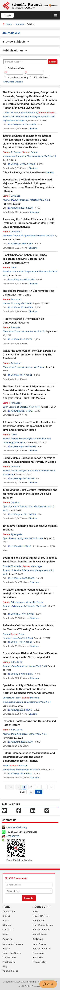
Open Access (39, 944)
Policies (37, 939)
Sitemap (6, 925)
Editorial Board (41, 77)
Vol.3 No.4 (27, 638)
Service (7, 939)
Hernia (50, 172)
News (5, 934)
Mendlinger (32, 566)
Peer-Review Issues (42, 925)
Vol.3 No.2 (34, 769)
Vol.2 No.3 (41, 666)
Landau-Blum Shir (28, 112)
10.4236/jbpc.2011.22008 (21, 614)
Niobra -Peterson (15, 765)
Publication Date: (16, 68)
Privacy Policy (39, 962)
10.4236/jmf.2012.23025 (20, 674)
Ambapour (12, 231)
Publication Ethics (41, 948)
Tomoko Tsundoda (12, 566)
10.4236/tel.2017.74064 (20, 375)
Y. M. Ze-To (12, 662)
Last (22, 792)
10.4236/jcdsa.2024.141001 (22, 124)
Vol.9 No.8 (37, 538)
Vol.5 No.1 (51, 235)
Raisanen (11, 327)
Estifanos (11, 196)
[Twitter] (4, 810)
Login (7, 15)
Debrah (30, 152)
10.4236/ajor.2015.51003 (20, 243)
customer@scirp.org (16, 827)
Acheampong (13, 602)
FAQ (4, 966)
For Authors (38, 920)
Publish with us (13, 50)
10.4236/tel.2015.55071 (20, 339)
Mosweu (30, 697)
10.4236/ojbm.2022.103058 (22, 514)
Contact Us (8, 929)
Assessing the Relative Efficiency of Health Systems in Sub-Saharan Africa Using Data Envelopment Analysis (29, 223)
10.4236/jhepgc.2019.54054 (22, 446)
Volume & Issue (10, 971)
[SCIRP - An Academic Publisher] (22, 5)
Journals (19, 24)
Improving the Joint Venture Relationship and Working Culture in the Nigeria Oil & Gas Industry (30, 494)
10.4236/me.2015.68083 (20, 307)
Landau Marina (10, 112)
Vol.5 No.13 (50, 156)
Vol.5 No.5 (39, 331)
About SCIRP (41, 906)
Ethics (35, 911)
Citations (33, 128)
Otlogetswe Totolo (12, 697)
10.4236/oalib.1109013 (19, 546)
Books (5, 920)
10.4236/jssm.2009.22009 (21, 578)
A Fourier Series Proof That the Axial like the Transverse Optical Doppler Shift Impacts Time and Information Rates (29, 426)
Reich (10, 434)
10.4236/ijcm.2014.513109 (21, 164)
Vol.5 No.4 (20, 442)
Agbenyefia (12, 534)
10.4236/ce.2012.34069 (20, 642)
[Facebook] (18, 810)
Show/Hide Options (13, 81)
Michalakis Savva (34, 602)
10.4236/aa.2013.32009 (20, 773)
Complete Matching (18, 77)
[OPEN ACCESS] (51, 5)
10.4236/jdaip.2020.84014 (21, 478)
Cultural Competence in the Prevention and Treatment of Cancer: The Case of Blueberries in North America (29, 757)
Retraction (37, 957)
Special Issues (39, 934)
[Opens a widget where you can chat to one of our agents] (48, 984)
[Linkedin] (32, 810)
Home (9, 24)
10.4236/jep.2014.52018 (20, 208)
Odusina (11, 502)
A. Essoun (12, 152)
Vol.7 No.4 (39, 367)
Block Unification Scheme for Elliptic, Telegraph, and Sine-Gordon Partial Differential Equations (25, 259)
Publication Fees (40, 929)
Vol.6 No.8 (26, 303)
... (44, 787)
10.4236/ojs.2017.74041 (20, 410)
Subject (6, 916)
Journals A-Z (8, 911)
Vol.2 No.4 (41, 734)
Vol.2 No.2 (41, 606)
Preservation (38, 953)
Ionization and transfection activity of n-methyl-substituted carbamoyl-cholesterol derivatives (28, 593)
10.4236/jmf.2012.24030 (20, 742)
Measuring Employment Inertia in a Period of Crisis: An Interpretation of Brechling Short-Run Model (29, 354)
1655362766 (12, 836)
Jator (9, 267)
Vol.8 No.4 (8, 474)
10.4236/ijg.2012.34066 (20, 710)
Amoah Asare (13, 634)
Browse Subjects (14, 41)
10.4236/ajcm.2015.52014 (21, 279)
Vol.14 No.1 (21, 120)
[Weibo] (46, 810)
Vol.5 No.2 (44, 200)
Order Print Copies (11, 953)
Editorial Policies (40, 916)
